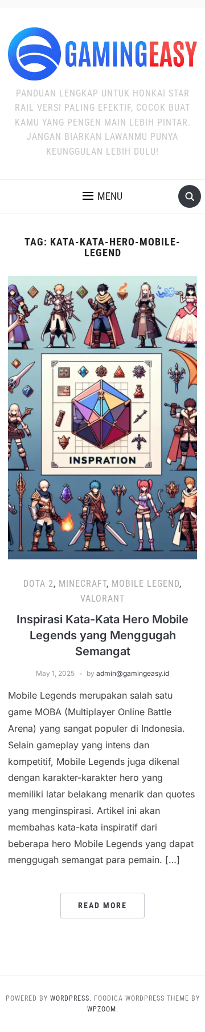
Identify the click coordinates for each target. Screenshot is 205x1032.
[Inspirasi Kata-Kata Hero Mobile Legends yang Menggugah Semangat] (102, 416)
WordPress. (71, 998)
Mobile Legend (145, 583)
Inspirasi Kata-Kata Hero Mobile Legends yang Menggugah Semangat (102, 635)
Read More (102, 905)
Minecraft (82, 583)
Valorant (102, 598)
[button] (102, 196)
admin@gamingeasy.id (132, 673)
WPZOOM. (102, 1009)
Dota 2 (38, 583)
